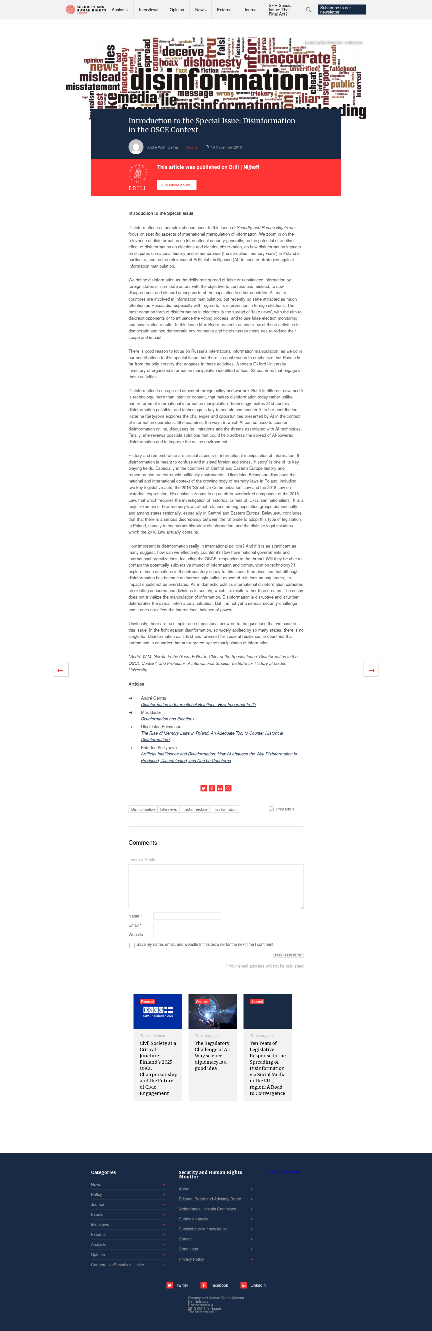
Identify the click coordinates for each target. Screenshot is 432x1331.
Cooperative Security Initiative (117, 1264)
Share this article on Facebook (212, 788)
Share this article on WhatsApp (228, 788)
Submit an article (193, 1219)
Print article (285, 808)
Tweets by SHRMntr (283, 1172)
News (200, 9)
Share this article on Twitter (203, 788)
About (184, 1189)
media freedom (194, 809)
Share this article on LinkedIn (220, 788)
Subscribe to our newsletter (335, 10)
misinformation (224, 809)
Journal (251, 9)
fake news (168, 809)
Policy (96, 1194)
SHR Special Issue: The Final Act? (280, 9)
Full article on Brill (176, 184)
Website (135, 935)
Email (134, 925)
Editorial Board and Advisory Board (210, 1199)
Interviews (148, 9)
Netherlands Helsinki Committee (207, 1209)
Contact (185, 1239)
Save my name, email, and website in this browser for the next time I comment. (205, 944)
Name (135, 916)
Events (97, 1214)
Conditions (188, 1249)
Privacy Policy (191, 1259)
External (224, 9)
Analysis (120, 9)
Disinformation (143, 809)
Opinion (177, 9)
